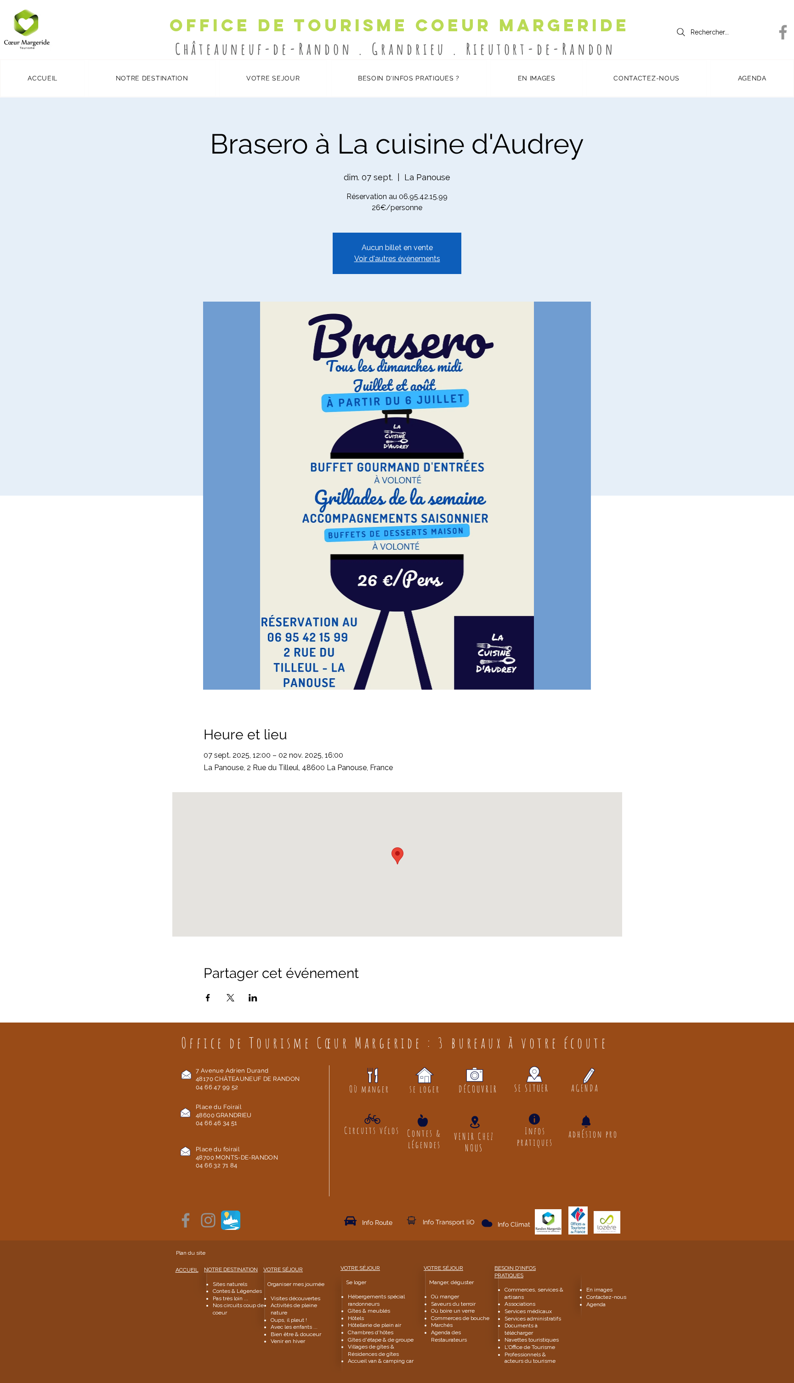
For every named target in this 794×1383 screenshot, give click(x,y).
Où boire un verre (453, 1311)
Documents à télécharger (521, 1329)
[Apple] (423, 1120)
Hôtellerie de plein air (374, 1325)
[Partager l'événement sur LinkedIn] (253, 997)
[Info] (534, 1119)
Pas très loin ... (230, 1298)
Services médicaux (528, 1311)
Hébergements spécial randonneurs (376, 1300)
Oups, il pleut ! (289, 1320)
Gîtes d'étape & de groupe (381, 1340)
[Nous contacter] (186, 1074)
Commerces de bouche (460, 1318)
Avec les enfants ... (294, 1327)
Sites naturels (230, 1284)
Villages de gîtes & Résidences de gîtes (373, 1350)
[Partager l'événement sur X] (230, 997)
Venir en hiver (288, 1341)
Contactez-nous (607, 1297)
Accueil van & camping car (381, 1361)
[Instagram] (208, 1220)
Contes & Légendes (237, 1291)
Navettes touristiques (532, 1340)
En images (599, 1289)
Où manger (445, 1296)
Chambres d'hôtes (370, 1332)
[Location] (475, 1122)
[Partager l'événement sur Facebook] (208, 997)
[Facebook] (783, 32)
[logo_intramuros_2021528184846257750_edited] (230, 1220)
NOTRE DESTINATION (231, 1269)
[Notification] (586, 1121)
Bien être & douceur (296, 1334)
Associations (520, 1304)
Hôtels (356, 1318)
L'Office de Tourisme (530, 1347)
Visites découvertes (295, 1298)
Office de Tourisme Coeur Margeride (400, 25)
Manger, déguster (447, 1282)
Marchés (442, 1325)
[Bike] (372, 1119)
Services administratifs (533, 1318)
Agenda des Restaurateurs (449, 1336)
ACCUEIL (187, 1270)
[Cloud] (411, 1220)
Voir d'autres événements (397, 258)
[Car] (350, 1221)
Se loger (356, 1282)
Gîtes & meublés (369, 1311)
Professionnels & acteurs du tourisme (530, 1357)
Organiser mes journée (295, 1284)
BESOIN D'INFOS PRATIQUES (515, 1272)
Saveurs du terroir (453, 1304)
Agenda (596, 1304)
